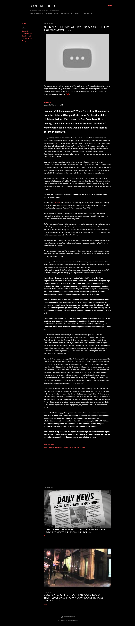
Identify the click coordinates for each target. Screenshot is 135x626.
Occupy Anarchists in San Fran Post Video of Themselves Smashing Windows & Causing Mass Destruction (73, 597)
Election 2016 (26, 36)
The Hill (57, 202)
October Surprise (27, 38)
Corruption (25, 31)
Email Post (51, 444)
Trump (24, 41)
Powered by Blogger (69, 616)
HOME (31, 13)
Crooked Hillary (27, 33)
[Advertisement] (77, 468)
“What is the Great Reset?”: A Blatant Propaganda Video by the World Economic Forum (75, 531)
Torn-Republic (43, 6)
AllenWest (47, 102)
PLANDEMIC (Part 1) (82, 13)
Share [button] (24, 23)
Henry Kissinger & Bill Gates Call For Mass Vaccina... (54, 13)
